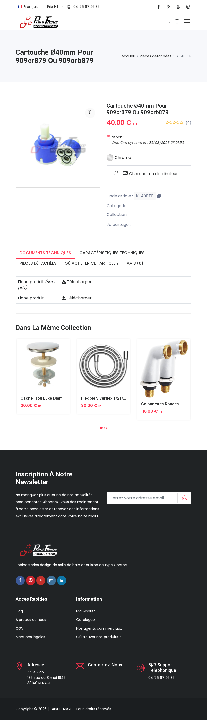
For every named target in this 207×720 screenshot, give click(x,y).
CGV (19, 628)
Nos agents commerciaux (99, 628)
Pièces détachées (155, 56)
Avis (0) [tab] (135, 263)
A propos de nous (31, 619)
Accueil (128, 56)
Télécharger (79, 282)
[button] (101, 428)
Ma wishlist (85, 611)
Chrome (122, 157)
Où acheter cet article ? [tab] (92, 263)
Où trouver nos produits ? (98, 636)
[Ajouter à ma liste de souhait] (115, 173)
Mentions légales (30, 636)
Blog (19, 611)
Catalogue (85, 619)
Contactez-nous (105, 664)
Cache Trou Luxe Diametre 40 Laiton (54, 398)
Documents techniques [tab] (45, 253)
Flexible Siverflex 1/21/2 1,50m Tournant (118, 398)
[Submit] (183, 498)
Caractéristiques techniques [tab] (112, 253)
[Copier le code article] (159, 196)
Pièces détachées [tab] (38, 263)
